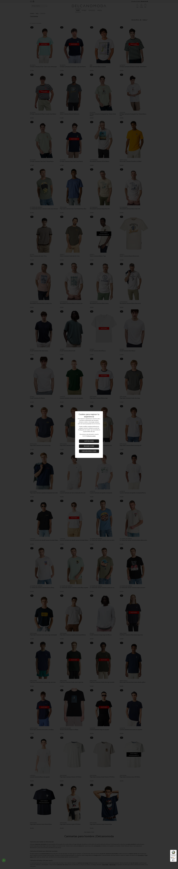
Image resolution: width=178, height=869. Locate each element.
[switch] (173, 860)
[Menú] (176, 851)
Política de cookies (91, 436)
